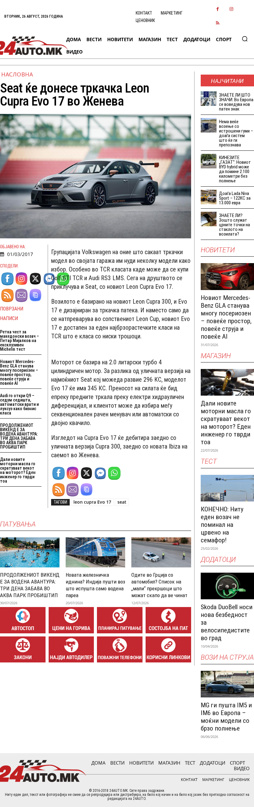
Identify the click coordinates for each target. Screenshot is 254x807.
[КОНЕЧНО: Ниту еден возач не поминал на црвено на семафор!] (227, 488)
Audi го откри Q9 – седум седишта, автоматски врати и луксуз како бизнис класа (19, 404)
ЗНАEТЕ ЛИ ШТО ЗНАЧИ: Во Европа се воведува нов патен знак (236, 102)
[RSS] (217, 23)
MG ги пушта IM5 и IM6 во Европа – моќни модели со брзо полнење (226, 716)
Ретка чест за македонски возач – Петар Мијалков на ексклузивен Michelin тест (19, 340)
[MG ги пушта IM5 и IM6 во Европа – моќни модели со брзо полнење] (227, 684)
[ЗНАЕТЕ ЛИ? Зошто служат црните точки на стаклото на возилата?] (209, 219)
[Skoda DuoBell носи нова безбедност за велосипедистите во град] (227, 586)
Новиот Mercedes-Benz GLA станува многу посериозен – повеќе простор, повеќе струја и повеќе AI (19, 372)
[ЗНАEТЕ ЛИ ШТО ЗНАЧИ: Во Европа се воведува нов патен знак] (209, 98)
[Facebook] (217, 9)
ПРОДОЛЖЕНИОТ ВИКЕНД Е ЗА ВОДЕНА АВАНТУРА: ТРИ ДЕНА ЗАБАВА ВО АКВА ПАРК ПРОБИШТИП (19, 436)
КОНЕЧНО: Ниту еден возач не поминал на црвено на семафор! (222, 524)
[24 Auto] (30, 45)
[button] (245, 39)
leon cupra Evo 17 (92, 502)
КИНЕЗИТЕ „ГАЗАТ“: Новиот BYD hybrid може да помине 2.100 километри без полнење (235, 169)
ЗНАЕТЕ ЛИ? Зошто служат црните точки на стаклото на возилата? (234, 225)
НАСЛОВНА (17, 74)
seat (121, 502)
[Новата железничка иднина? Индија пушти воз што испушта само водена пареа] (95, 552)
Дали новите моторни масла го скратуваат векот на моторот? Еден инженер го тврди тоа (18, 470)
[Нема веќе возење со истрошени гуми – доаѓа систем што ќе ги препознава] (209, 125)
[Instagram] (231, 9)
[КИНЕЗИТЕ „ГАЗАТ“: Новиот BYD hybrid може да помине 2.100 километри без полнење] (209, 161)
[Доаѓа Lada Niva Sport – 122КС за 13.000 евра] (209, 197)
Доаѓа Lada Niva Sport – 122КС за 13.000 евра (235, 198)
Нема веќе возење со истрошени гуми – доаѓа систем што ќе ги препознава (236, 133)
